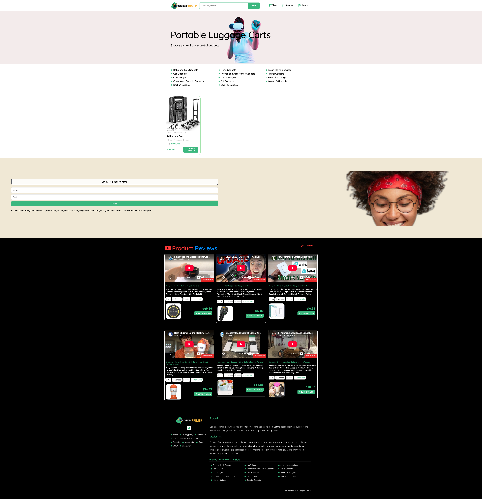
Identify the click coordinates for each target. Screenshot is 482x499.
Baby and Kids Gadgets (182, 362)
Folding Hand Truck (175, 136)
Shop (274, 5)
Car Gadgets (178, 286)
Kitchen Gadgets (231, 362)
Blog (304, 5)
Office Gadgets (282, 286)
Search (253, 6)
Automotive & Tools (179, 129)
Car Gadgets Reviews (191, 286)
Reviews (289, 5)
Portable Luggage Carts (177, 132)
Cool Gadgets (281, 362)
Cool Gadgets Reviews (295, 362)
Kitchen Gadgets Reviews (247, 362)
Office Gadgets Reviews (296, 286)
